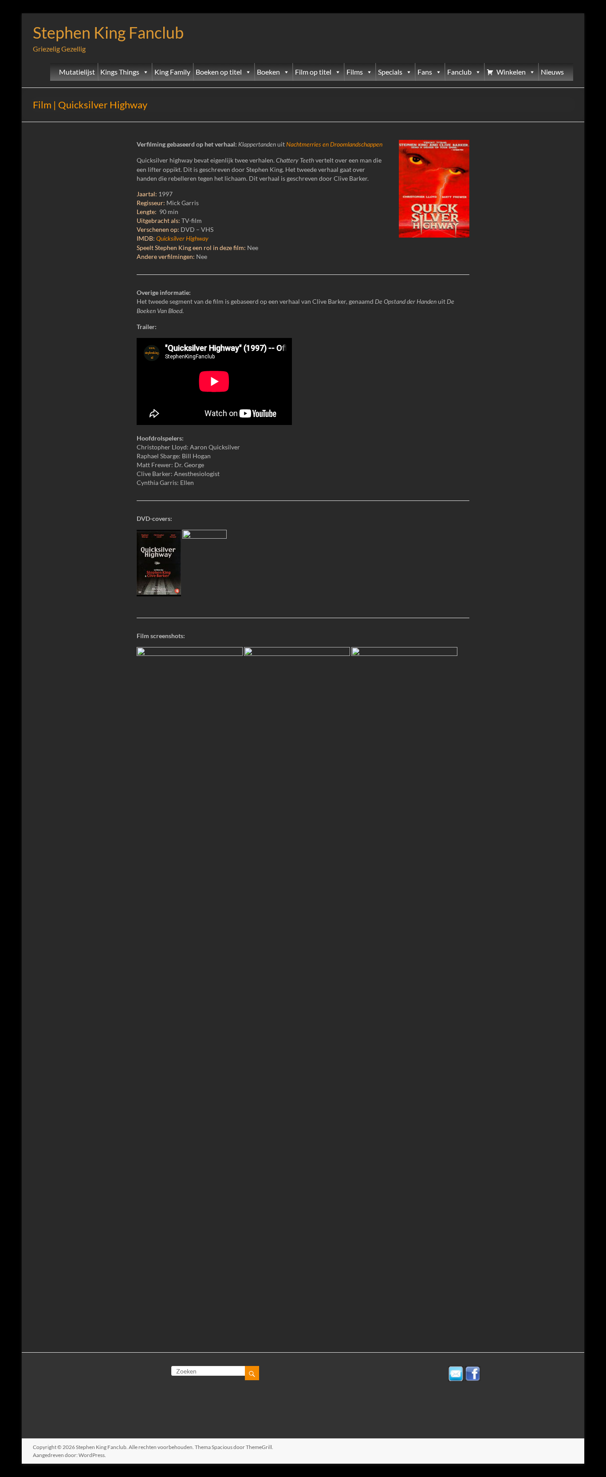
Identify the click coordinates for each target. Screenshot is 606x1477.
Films (354, 72)
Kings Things (119, 72)
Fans (424, 72)
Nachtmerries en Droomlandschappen (334, 145)
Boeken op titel (219, 72)
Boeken (268, 72)
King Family (172, 72)
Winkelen (511, 72)
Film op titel (313, 72)
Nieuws (552, 72)
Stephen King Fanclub (108, 32)
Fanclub (459, 72)
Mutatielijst (77, 72)
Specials (390, 72)
